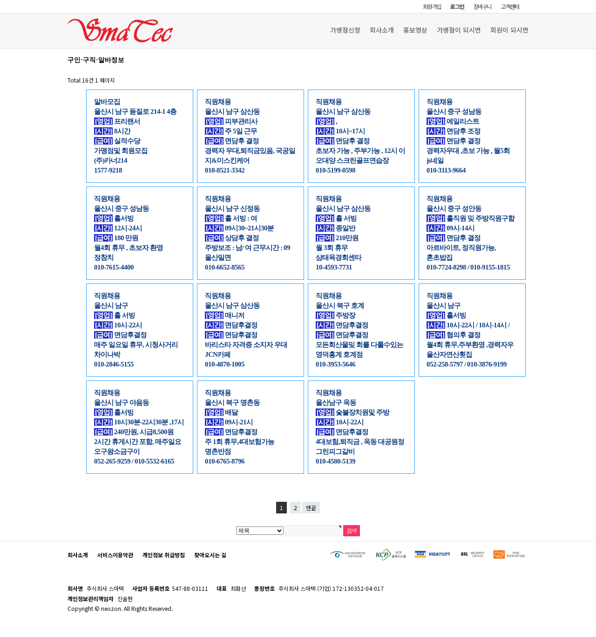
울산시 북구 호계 (340, 305)
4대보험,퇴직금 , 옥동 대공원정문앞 (360, 442)
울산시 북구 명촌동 (232, 402)
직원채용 (218, 101)
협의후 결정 (454, 335)
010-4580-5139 (335, 461)
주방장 (336, 315)
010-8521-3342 (224, 170)
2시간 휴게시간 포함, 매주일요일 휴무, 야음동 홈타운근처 (137, 442)
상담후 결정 (232, 238)
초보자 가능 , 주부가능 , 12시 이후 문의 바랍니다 (360, 151)
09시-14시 (450, 228)
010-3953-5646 (335, 364)
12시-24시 (118, 228)
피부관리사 (231, 121)
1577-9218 (108, 170)
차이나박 (107, 354)
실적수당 (117, 141)
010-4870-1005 (224, 364)
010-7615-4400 (114, 267)
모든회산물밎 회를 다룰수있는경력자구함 (359, 345)
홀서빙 (114, 218)
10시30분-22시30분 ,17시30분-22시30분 (139, 422)
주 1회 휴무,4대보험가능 (239, 441)
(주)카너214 (110, 160)
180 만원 (116, 238)
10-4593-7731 (334, 267)
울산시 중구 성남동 (454, 111)
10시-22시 (118, 325)
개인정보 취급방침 (163, 555)
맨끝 (311, 508)
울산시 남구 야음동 (121, 402)
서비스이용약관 (115, 555)
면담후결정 (121, 335)
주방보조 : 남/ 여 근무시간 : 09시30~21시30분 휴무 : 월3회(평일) (248, 248)
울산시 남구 (111, 305)
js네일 (435, 160)
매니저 (225, 315)
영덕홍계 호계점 (339, 354)
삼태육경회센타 (338, 257)
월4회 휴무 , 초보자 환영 (128, 247)
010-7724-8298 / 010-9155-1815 (468, 267)
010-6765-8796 (224, 461)
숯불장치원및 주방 (353, 412)
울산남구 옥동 (336, 402)
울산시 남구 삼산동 (232, 111)
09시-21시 (229, 422)
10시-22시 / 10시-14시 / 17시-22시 (468, 325)
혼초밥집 (440, 257)
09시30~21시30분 (240, 228)
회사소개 (382, 30)
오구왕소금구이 (117, 451)
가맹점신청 (345, 30)
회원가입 (432, 6)
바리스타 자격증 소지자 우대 (246, 344)
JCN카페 (217, 354)
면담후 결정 (232, 141)
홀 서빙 (337, 218)
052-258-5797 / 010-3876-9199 (467, 364)
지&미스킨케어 (227, 160)
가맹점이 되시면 (459, 30)
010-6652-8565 (224, 267)
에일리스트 (453, 121)
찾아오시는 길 (210, 555)
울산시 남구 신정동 (232, 208)
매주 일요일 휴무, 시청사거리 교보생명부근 (136, 345)
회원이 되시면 (509, 30)
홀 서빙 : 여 (231, 218)
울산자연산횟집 (449, 354)
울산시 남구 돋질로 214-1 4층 (135, 111)
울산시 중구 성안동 (454, 208)
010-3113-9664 (446, 170)
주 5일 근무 (231, 131)
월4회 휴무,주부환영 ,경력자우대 (470, 345)
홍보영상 (415, 30)
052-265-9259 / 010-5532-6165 (134, 461)
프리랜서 (117, 121)
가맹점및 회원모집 (121, 150)
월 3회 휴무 (332, 247)
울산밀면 (218, 257)
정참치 (104, 257)
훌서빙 (114, 412)
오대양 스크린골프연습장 (352, 160)
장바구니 (483, 6)
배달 (222, 412)
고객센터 (510, 6)
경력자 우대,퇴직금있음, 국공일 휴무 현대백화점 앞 (250, 151)
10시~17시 (341, 131)
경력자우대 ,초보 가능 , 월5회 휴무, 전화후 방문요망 (468, 151)
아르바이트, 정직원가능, (461, 247)
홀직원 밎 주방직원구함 (471, 218)
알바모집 (107, 101)
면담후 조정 (454, 131)
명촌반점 (218, 451)
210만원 (338, 238)
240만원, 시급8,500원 (134, 432)
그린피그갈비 (335, 451)
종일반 (336, 228)
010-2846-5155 (114, 364)
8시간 (112, 131)
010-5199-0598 (335, 170)
